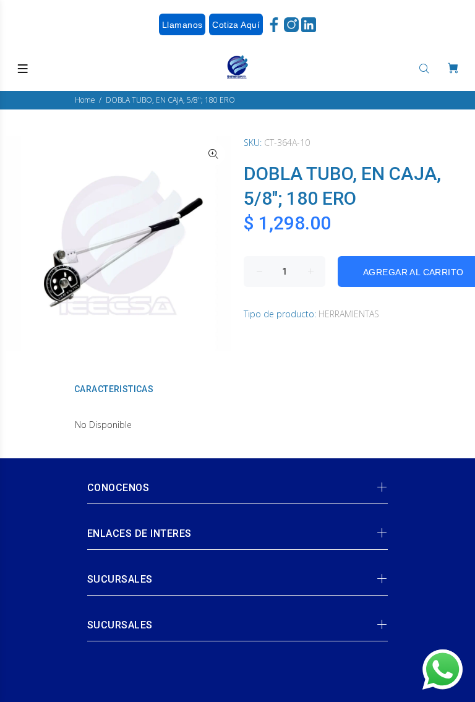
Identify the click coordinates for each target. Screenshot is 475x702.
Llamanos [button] (182, 25)
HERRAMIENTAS (349, 314)
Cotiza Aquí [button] (236, 25)
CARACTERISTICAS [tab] (113, 389)
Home (85, 100)
